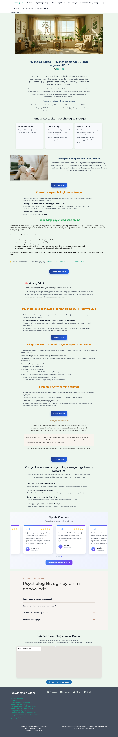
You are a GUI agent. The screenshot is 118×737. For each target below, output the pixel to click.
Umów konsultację (59, 271)
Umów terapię (59, 337)
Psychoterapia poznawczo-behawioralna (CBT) (22, 704)
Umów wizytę (73, 3)
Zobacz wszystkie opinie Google (59, 562)
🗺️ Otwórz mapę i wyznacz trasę (59, 682)
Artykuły (14, 719)
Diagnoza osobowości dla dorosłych (25, 715)
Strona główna (19, 3)
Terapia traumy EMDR (20, 711)
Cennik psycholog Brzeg (89, 3)
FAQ (102, 3)
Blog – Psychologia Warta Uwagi (34, 8)
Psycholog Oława (58, 3)
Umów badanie (59, 413)
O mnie (30, 3)
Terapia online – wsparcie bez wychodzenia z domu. (66, 262)
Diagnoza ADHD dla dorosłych (23, 707)
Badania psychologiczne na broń (24, 713)
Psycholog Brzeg (42, 3)
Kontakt (17, 8)
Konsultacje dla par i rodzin (22, 709)
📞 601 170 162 (59, 69)
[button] (56, 556)
